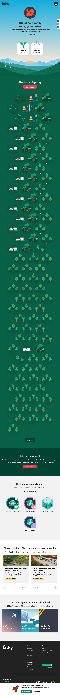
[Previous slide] (4, 587)
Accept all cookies (26, 691)
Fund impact (30, 87)
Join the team (30, 669)
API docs (29, 664)
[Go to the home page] (5, 4)
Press (28, 667)
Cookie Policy (6, 681)
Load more (30, 440)
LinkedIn (29, 648)
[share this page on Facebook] (58, 21)
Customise (37, 691)
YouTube (29, 655)
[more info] (4, 630)
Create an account (47, 650)
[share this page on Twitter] (58, 24)
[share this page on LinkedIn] (58, 27)
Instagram (30, 650)
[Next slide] (55, 587)
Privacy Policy (17, 679)
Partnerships (45, 653)
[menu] (56, 4)
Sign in (44, 648)
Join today (30, 466)
